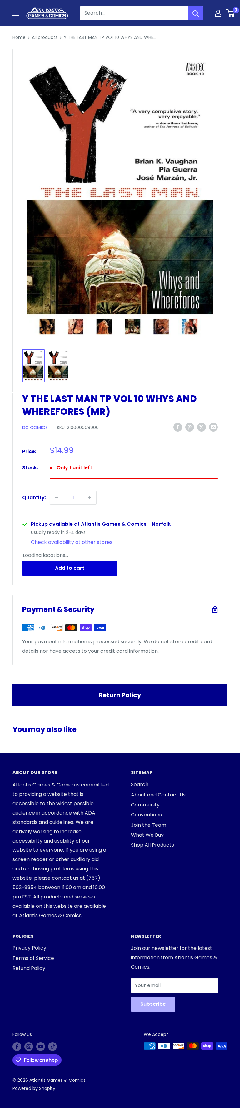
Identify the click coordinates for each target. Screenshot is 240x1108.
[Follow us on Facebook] (16, 1046)
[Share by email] (213, 427)
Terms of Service (33, 958)
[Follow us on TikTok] (52, 1046)
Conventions (146, 814)
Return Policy (120, 695)
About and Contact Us (158, 794)
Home (19, 37)
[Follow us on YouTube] (40, 1046)
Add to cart (69, 568)
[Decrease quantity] (56, 497)
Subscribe (153, 1004)
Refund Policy (28, 968)
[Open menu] (15, 13)
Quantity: (34, 497)
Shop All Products (152, 845)
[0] (231, 13)
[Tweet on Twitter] (201, 427)
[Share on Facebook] (177, 427)
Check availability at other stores (71, 542)
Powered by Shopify (33, 1088)
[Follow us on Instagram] (28, 1046)
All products (45, 37)
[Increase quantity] (89, 497)
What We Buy (147, 835)
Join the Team (148, 825)
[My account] (218, 13)
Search (139, 784)
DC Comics (35, 427)
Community (145, 804)
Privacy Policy (29, 947)
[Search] (195, 13)
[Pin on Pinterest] (189, 427)
